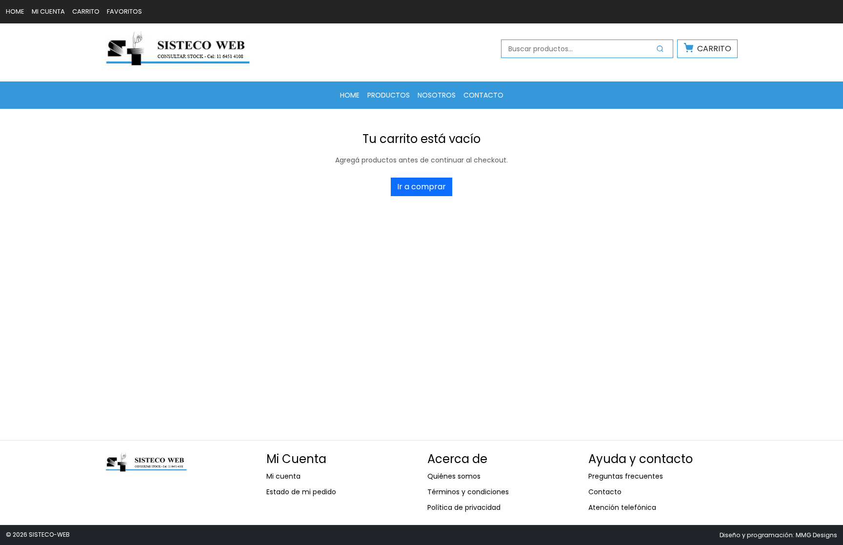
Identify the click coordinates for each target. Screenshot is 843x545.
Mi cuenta (48, 11)
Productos (388, 95)
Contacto (483, 95)
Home (15, 11)
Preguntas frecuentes (625, 476)
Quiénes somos (454, 476)
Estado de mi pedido (301, 492)
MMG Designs (816, 535)
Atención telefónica (622, 507)
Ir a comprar (421, 186)
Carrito (86, 11)
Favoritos (124, 11)
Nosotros (437, 95)
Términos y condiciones (468, 492)
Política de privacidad (464, 507)
